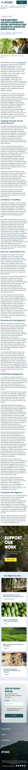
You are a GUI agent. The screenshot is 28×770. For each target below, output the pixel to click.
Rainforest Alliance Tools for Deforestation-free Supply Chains (13, 595)
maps (17, 362)
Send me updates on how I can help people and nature (15, 709)
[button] (2, 2)
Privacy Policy (5, 766)
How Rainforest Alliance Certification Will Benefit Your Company (11, 670)
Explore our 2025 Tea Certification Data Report (13, 645)
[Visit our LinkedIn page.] (20, 765)
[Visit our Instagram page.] (18, 765)
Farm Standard (15, 258)
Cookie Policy (12, 766)
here (18, 522)
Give (21, 2)
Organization (6, 729)
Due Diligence (19, 32)
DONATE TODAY (10, 559)
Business (6, 6)
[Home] (8, 2)
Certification (13, 6)
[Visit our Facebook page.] (16, 765)
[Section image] (14, 592)
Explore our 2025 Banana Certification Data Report (10, 620)
